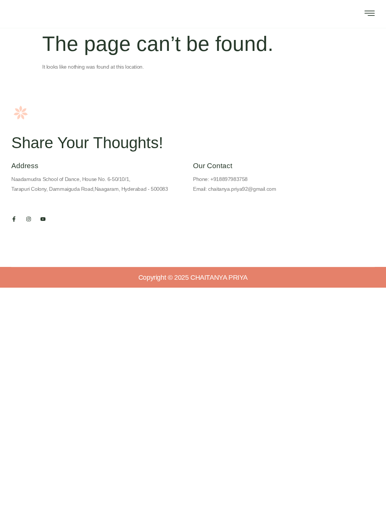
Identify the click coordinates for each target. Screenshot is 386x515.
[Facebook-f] (14, 219)
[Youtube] (43, 219)
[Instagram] (28, 219)
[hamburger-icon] (369, 14)
